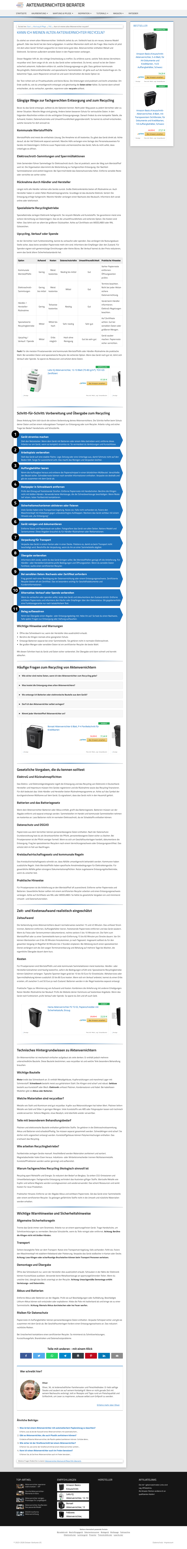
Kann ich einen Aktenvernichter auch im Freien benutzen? (46, 1450)
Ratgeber (133, 13)
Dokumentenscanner (91, 1532)
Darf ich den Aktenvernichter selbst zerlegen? (43, 704)
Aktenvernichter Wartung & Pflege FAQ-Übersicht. (63, 1461)
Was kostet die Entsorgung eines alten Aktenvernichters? (48, 685)
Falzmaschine (125, 1532)
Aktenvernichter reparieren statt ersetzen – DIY (35, 1485)
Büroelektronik (62, 1532)
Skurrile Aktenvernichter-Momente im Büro (34, 1492)
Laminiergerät (82, 1535)
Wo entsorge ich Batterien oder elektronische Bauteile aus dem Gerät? (54, 694)
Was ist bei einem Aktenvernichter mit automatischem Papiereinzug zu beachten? (57, 1428)
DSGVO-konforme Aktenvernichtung (32, 1512)
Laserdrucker (118, 1535)
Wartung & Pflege (62, 13)
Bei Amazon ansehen (97, 383)
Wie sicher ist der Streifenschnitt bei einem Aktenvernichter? (48, 1443)
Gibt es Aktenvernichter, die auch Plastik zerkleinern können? (48, 1435)
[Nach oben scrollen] (182, 1544)
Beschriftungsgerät (76, 1532)
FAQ (50, 26)
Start (29, 26)
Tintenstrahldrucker (105, 1535)
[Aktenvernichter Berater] (19, 8)
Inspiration (84, 13)
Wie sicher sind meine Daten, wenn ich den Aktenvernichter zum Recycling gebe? (59, 675)
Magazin (117, 13)
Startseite (21, 13)
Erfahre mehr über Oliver (108, 1405)
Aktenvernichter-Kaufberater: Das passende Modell (36, 1506)
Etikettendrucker (70, 1535)
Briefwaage (114, 1532)
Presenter (92, 1535)
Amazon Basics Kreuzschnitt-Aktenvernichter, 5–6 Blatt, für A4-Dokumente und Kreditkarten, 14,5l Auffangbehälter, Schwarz (150, 60)
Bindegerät (105, 1532)
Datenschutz (158, 1542)
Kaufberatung (39, 13)
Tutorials (101, 13)
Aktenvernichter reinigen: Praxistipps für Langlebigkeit (35, 1499)
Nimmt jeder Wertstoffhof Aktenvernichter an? (43, 713)
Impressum (168, 1542)
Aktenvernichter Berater (55, 4)
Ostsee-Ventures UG (33, 1542)
